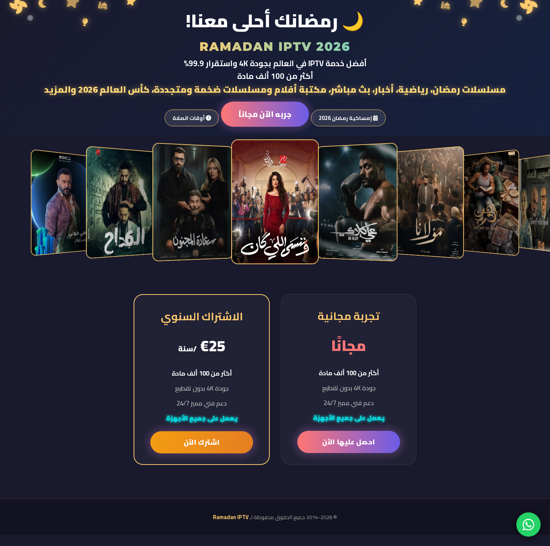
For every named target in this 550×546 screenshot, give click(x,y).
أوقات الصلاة (189, 118)
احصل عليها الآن (348, 442)
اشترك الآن (201, 442)
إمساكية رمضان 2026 (346, 118)
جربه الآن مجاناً (264, 114)
